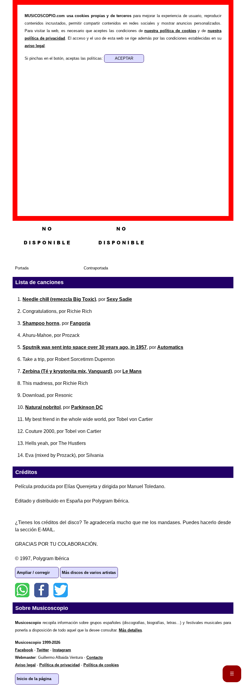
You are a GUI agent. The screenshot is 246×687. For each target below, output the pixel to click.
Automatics (170, 347)
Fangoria (80, 323)
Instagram (61, 650)
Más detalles (130, 630)
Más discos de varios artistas (89, 572)
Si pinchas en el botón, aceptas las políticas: (64, 58)
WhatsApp (22, 590)
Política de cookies (101, 665)
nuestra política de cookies (170, 30)
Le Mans (132, 371)
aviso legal (35, 46)
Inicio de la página (34, 678)
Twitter (60, 590)
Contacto (94, 657)
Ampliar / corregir (33, 572)
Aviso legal (25, 665)
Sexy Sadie (119, 299)
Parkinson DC (87, 407)
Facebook (41, 590)
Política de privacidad (59, 665)
